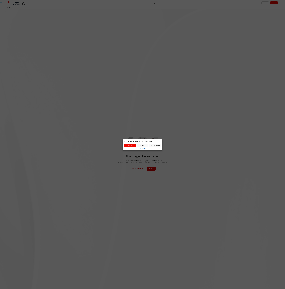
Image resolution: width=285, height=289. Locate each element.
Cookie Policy (142, 148)
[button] (265, 2)
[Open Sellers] (142, 3)
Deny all (142, 145)
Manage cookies (155, 145)
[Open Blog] (155, 3)
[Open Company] (171, 3)
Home (8, 7)
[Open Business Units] (130, 3)
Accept (130, 145)
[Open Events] (162, 3)
